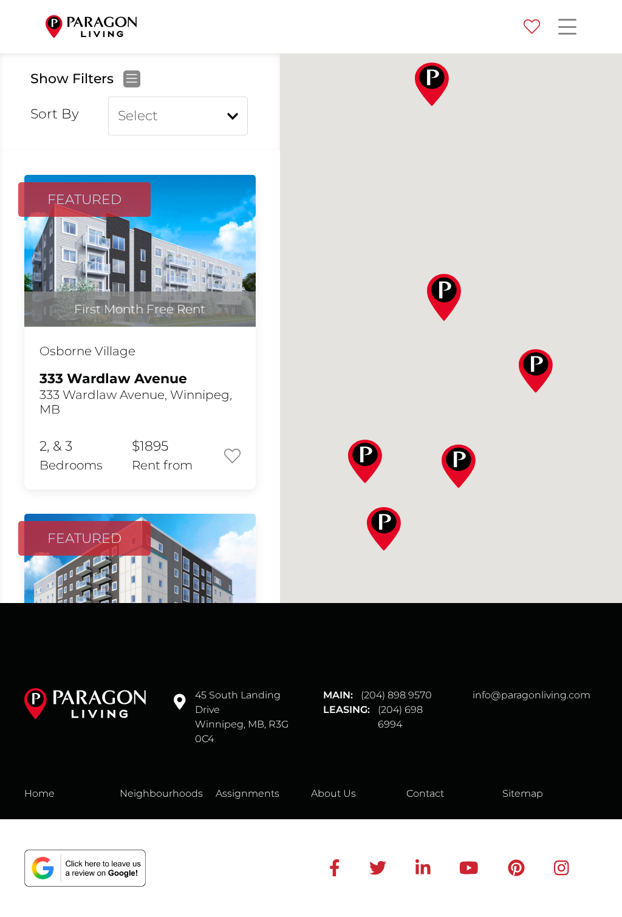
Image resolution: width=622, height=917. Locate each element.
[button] (432, 84)
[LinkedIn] (423, 868)
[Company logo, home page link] (91, 27)
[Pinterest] (516, 868)
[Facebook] (334, 868)
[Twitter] (377, 868)
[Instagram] (561, 868)
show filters (73, 79)
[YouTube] (469, 868)
